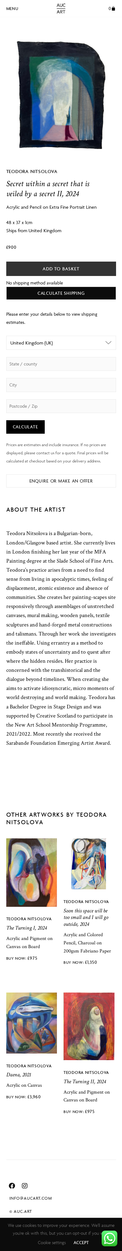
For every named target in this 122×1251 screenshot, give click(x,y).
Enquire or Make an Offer (61, 480)
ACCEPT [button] (81, 1242)
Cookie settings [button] (52, 1242)
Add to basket (61, 269)
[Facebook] (12, 1186)
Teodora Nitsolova (32, 171)
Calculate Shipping (61, 293)
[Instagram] (24, 1186)
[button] (12, 7)
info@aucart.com (30, 1198)
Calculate (25, 426)
